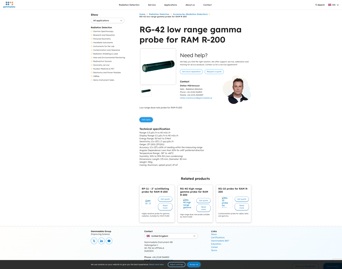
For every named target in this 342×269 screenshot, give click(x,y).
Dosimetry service (101, 65)
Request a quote (214, 71)
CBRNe (96, 76)
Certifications (218, 237)
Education (216, 244)
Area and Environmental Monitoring (109, 57)
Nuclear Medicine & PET (103, 69)
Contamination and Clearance (106, 50)
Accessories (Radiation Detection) (190, 14)
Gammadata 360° (220, 240)
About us (190, 4)
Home (142, 14)
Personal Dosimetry (102, 39)
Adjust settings (176, 264)
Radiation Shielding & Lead (105, 54)
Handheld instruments (103, 42)
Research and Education (104, 35)
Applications (170, 4)
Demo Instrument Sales (103, 80)
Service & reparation (191, 71)
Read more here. (156, 264)
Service (152, 4)
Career (214, 247)
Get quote (165, 199)
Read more (165, 206)
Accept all (194, 264)
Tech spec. (146, 119)
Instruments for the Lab (103, 46)
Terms (214, 250)
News (214, 234)
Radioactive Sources (102, 61)
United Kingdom (159, 236)
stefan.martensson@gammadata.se (196, 98)
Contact (207, 4)
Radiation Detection (129, 4)
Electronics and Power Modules (107, 72)
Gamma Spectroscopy (103, 31)
